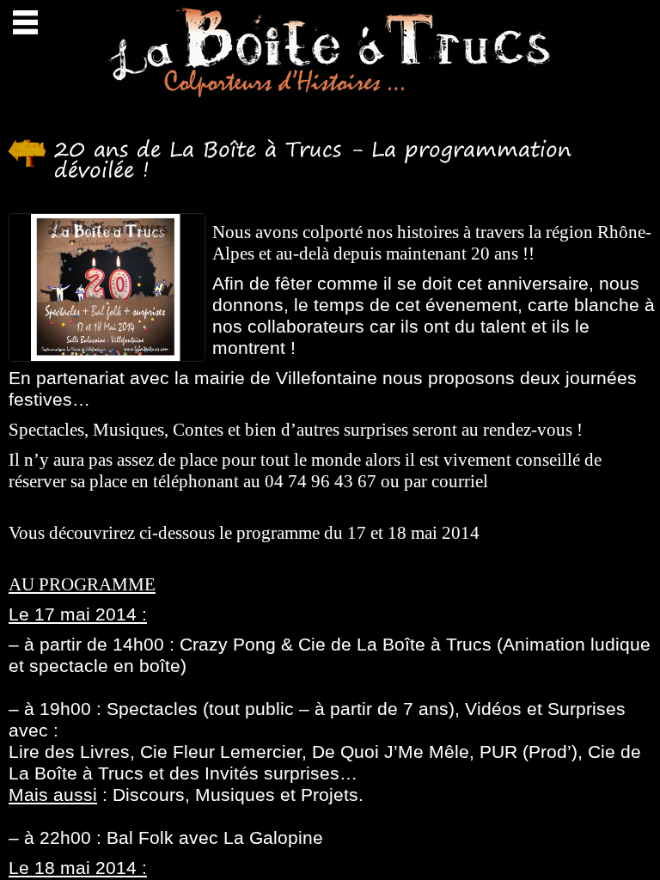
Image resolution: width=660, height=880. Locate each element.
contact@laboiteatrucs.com (107, 502)
